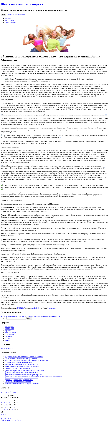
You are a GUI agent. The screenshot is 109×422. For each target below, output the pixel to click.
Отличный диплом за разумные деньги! (19, 362)
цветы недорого (6, 348)
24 (2, 409)
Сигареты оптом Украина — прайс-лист (19, 368)
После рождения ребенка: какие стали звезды (18, 316)
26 (7, 409)
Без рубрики (9, 327)
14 (12, 405)
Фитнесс (8, 338)
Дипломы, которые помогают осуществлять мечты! (23, 374)
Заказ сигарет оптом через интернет (18, 382)
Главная (8, 18)
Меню (3, 14)
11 (4, 405)
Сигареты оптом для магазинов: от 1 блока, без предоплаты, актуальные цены (33, 376)
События (8, 336)
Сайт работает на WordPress (11, 420)
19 (7, 407)
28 (12, 409)
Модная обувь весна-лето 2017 (48, 316)
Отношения (51, 308)
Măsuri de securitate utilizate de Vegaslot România (22, 384)
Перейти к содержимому (16, 14)
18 (5, 407)
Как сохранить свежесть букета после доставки (22, 366)
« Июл (3, 414)
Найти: (3, 318)
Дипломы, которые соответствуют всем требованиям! (24, 370)
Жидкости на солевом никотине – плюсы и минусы (24, 357)
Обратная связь (10, 22)
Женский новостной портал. (22, 4)
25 (5, 409)
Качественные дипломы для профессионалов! (21, 378)
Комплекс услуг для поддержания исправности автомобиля (26, 360)
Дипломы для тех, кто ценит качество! (19, 380)
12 (7, 405)
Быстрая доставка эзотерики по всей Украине (21, 364)
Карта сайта (9, 20)
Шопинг (8, 340)
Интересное (9, 329)
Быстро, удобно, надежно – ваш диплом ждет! (22, 372)
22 (15, 407)
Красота (8, 331)
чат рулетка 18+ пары (8, 392)
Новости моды (10, 332)
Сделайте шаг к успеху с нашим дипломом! (21, 359)
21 (12, 407)
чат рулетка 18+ (6, 418)
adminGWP (35, 308)
